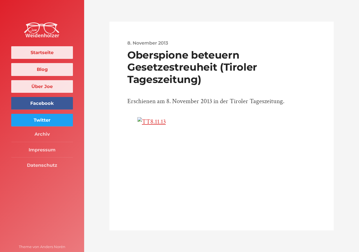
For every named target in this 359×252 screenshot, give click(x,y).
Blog (42, 69)
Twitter (42, 120)
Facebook (42, 103)
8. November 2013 (147, 43)
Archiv (42, 134)
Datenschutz (42, 165)
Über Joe (42, 86)
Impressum (42, 149)
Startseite (42, 52)
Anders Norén (52, 246)
